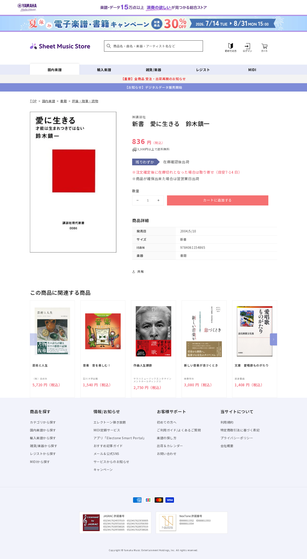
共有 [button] (140, 271)
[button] (153, 46)
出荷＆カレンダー (170, 445)
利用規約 (227, 422)
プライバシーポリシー (236, 438)
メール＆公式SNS (106, 453)
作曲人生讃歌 (142, 365)
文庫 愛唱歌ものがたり (252, 365)
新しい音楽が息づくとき (201, 365)
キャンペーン (103, 469)
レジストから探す (43, 453)
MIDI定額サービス (106, 430)
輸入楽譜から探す (43, 438)
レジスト (203, 69)
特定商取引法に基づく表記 (240, 430)
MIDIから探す (40, 461)
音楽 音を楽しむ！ (97, 365)
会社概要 (227, 445)
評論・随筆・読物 (85, 101)
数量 (135, 190)
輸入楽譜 (104, 69)
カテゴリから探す (43, 422)
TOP (33, 101)
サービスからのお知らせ (111, 461)
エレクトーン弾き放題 (109, 422)
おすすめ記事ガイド (108, 445)
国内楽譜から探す (43, 430)
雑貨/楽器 (153, 69)
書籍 (63, 101)
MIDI (252, 69)
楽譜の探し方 (167, 438)
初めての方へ (167, 422)
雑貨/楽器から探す (43, 445)
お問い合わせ (167, 453)
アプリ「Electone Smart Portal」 (120, 438)
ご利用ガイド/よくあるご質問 (179, 430)
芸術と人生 (40, 365)
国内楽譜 (55, 69)
